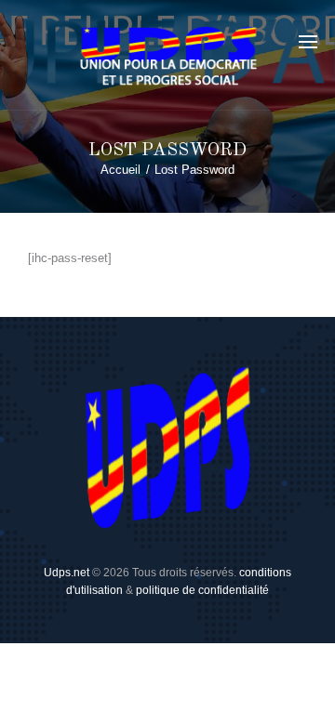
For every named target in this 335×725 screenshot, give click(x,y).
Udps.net (66, 572)
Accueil (120, 170)
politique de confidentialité (202, 590)
